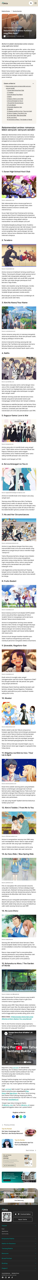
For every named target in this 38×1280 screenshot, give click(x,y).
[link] (9, 1165)
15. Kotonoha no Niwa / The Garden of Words (19, 119)
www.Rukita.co (13, 1099)
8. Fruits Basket (11, 105)
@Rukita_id (25, 1105)
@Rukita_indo (8, 1105)
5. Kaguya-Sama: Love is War (15, 99)
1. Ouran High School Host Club (15, 90)
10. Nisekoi (10, 109)
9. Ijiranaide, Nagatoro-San (14, 107)
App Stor (13, 1093)
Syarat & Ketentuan (6, 1273)
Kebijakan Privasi (15, 1273)
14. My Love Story (12, 117)
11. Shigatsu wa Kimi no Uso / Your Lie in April (19, 111)
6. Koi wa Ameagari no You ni (15, 101)
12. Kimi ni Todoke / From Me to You (17, 113)
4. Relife (9, 96)
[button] (22, 1219)
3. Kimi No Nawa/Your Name (15, 94)
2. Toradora (10, 92)
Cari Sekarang (19, 1200)
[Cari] (31, 3)
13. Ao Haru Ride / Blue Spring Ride (16, 115)
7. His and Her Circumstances (15, 103)
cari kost (15, 1067)
